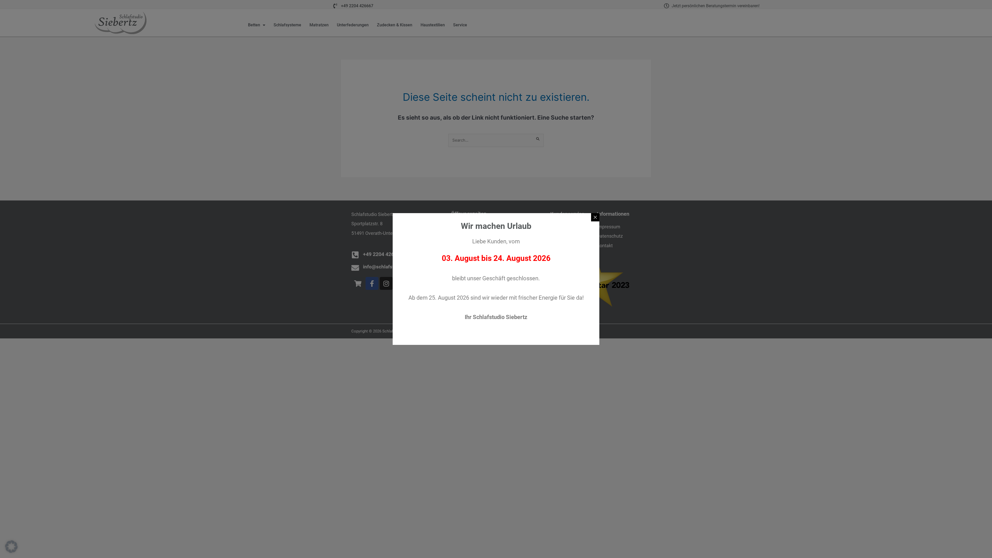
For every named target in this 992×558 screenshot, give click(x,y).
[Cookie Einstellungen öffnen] (11, 550)
